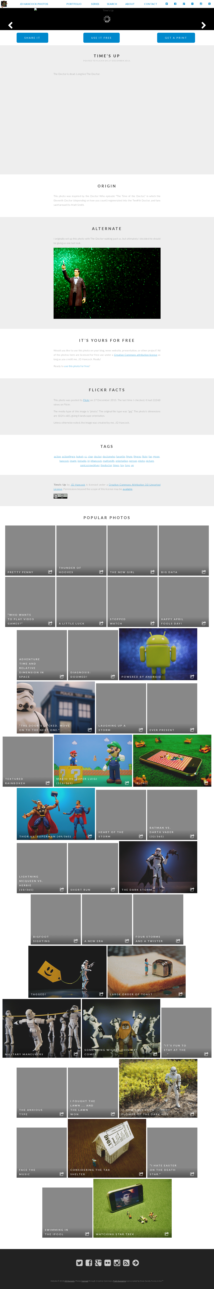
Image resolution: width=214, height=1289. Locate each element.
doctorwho (109, 456)
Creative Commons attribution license (135, 354)
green (156, 456)
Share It (32, 37)
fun (150, 456)
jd (88, 460)
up (132, 465)
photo (141, 460)
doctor (98, 456)
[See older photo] (192, 19)
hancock (64, 460)
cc (85, 456)
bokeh (79, 456)
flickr (144, 456)
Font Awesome (119, 1281)
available (128, 488)
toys (127, 465)
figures (137, 456)
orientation (122, 460)
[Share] (50, 572)
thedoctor (106, 465)
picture (150, 460)
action (57, 456)
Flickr (86, 400)
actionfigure (68, 456)
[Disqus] (107, 122)
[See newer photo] (21, 19)
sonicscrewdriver (89, 465)
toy (122, 465)
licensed (84, 1281)
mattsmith (109, 460)
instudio (82, 460)
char (90, 456)
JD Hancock (78, 484)
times (116, 465)
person (133, 460)
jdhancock (96, 460)
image (73, 460)
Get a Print (176, 37)
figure (129, 456)
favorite (120, 456)
